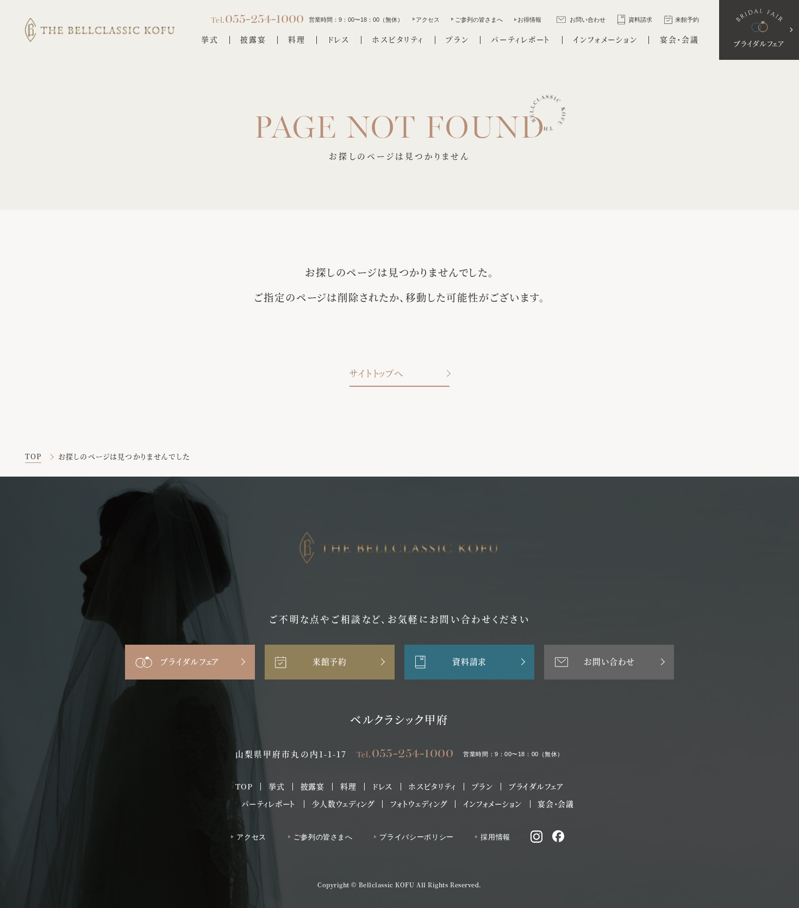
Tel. (405, 753)
